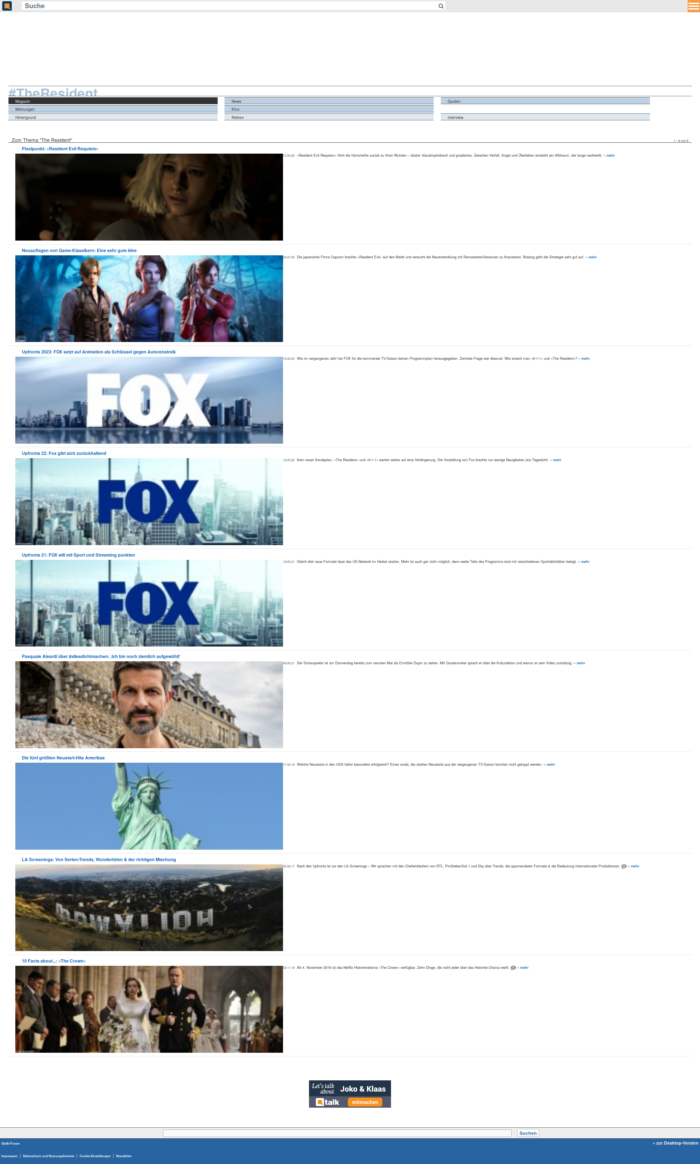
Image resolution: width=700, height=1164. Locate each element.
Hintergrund (25, 117)
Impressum (9, 1156)
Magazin (22, 101)
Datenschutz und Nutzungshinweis (48, 1156)
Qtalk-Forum (10, 1143)
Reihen (238, 117)
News (236, 101)
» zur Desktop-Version (676, 1143)
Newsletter (124, 1156)
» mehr (609, 155)
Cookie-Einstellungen (95, 1156)
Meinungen (25, 109)
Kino (236, 109)
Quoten (454, 101)
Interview (455, 117)
